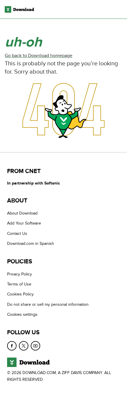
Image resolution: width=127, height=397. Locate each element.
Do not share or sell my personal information (48, 304)
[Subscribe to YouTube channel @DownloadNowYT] (35, 345)
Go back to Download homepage (38, 56)
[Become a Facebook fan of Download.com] (12, 345)
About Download (22, 213)
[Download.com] (19, 9)
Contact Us (17, 233)
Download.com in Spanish (30, 243)
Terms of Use (19, 284)
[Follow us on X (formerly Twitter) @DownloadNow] (23, 345)
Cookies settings (22, 314)
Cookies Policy (20, 294)
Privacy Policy (19, 273)
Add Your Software (24, 223)
